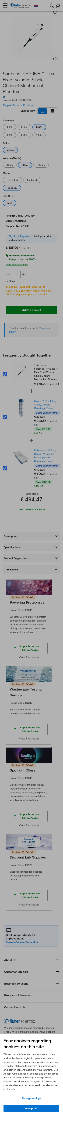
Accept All (31, 1108)
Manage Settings (31, 1098)
